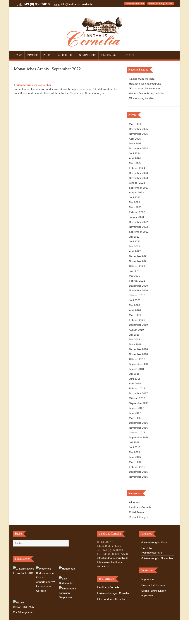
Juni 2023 (134, 197)
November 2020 (138, 290)
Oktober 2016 (137, 432)
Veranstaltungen (138, 517)
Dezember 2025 (138, 128)
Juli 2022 (134, 236)
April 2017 (135, 412)
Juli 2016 (134, 442)
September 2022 (139, 231)
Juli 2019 (134, 334)
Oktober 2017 (137, 398)
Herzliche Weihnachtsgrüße (145, 83)
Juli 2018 (134, 373)
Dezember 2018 (138, 349)
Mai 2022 (134, 246)
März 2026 (135, 123)
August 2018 (136, 368)
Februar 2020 (137, 319)
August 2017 (136, 408)
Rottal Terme (136, 512)
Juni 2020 (134, 300)
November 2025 (138, 133)
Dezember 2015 (138, 471)
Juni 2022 (134, 241)
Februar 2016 (137, 466)
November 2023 (138, 177)
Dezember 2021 (138, 256)
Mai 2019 (134, 339)
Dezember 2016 (138, 422)
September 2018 (139, 363)
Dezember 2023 (138, 172)
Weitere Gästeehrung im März (146, 93)
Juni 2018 (134, 378)
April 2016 (135, 457)
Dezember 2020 (138, 285)
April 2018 (135, 383)
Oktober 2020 (137, 295)
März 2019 (135, 344)
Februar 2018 (137, 388)
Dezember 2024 (138, 148)
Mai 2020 (134, 305)
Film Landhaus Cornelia (111, 599)
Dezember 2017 (138, 393)
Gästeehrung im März (141, 78)
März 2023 (135, 207)
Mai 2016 (134, 452)
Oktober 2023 (137, 182)
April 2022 (135, 251)
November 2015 (138, 476)
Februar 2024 (137, 168)
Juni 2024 (134, 153)
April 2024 (135, 158)
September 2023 (139, 187)
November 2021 (138, 261)
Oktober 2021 (137, 266)
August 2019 (136, 329)
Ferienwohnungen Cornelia (113, 593)
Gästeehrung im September (34, 84)
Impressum (147, 579)
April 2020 (135, 310)
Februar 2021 (137, 280)
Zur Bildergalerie (22, 612)
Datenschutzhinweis (153, 585)
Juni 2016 (134, 447)
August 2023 (136, 192)
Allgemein (134, 502)
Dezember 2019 (138, 324)
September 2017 (139, 403)
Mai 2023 (134, 202)
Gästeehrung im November (145, 88)
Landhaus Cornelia (140, 507)
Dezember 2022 (138, 221)
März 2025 (135, 143)
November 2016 (138, 427)
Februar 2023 (137, 212)
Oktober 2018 (137, 359)
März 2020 (135, 314)
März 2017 (135, 417)
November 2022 (138, 226)
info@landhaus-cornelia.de (76, 4)
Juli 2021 (134, 270)
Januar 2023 (136, 217)
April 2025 (135, 138)
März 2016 (135, 461)
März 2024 (135, 163)
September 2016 (139, 437)
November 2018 (138, 354)
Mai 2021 (134, 275)
